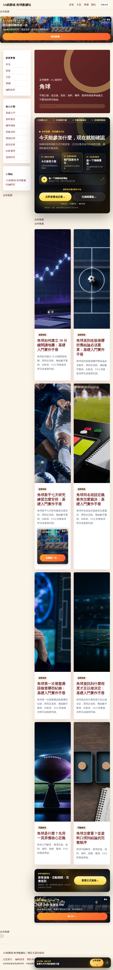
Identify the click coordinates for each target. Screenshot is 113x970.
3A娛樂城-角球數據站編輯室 (16, 182)
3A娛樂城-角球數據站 (17, 4)
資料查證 (10, 119)
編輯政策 (10, 89)
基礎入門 (10, 113)
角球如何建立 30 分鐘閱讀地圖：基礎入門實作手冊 (52, 345)
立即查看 (96, 962)
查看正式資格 (90, 880)
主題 (79, 4)
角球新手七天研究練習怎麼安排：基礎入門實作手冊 (51, 499)
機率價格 (10, 125)
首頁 (8, 64)
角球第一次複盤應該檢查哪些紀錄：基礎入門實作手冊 (51, 688)
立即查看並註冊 (55, 196)
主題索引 (7, 959)
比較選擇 (10, 151)
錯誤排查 (10, 144)
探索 (71, 4)
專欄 (86, 4)
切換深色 (104, 5)
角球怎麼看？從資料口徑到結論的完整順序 (90, 837)
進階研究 (10, 157)
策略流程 (10, 132)
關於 (93, 4)
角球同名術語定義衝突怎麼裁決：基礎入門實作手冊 (90, 499)
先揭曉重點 (89, 196)
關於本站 (31, 959)
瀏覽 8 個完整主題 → (49, 106)
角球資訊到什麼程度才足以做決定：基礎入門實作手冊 (90, 688)
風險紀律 (10, 138)
